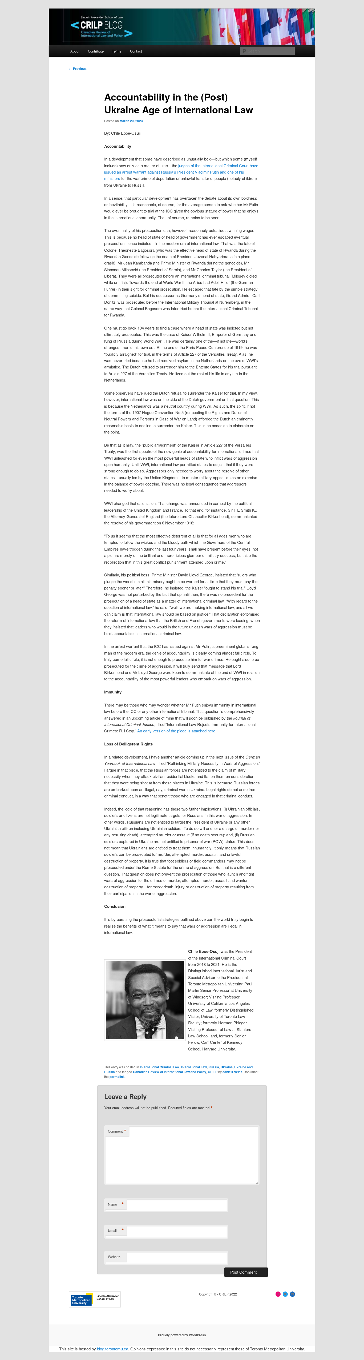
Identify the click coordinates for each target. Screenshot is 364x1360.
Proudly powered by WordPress (182, 1335)
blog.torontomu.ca (112, 1348)
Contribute (96, 51)
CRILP (212, 1071)
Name (116, 1204)
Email (116, 1230)
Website (114, 1256)
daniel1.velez (232, 1071)
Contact (136, 51)
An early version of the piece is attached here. (176, 730)
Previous (78, 68)
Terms (117, 51)
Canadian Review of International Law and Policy (169, 1071)
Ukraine (227, 1067)
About (74, 51)
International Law (194, 1067)
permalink (117, 1076)
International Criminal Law (159, 1067)
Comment (117, 1131)
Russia (213, 1067)
